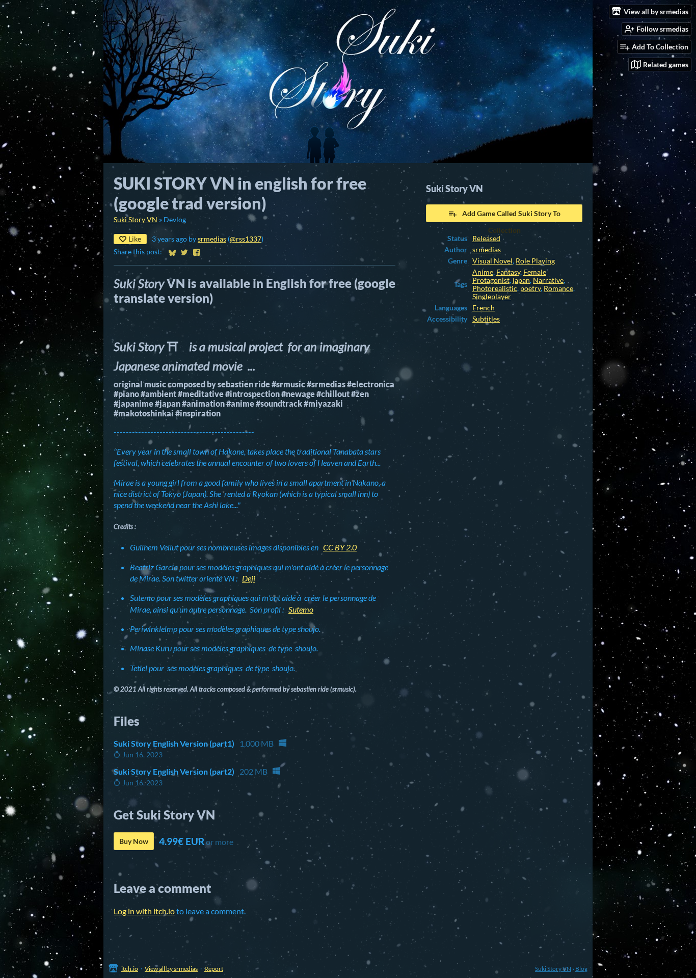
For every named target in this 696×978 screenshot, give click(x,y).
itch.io (129, 968)
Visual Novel (492, 261)
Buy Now (133, 841)
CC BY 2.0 (340, 547)
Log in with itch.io (144, 911)
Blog (581, 968)
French (483, 308)
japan (521, 280)
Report (213, 968)
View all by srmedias (171, 968)
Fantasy (508, 272)
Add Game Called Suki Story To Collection (511, 215)
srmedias (212, 239)
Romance (558, 288)
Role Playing (535, 261)
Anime (482, 272)
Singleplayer (491, 297)
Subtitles (486, 319)
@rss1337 (245, 239)
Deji (248, 578)
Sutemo (300, 609)
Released (486, 238)
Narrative (548, 280)
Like (134, 238)
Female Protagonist (509, 276)
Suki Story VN (135, 220)
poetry (530, 288)
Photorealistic (494, 288)
